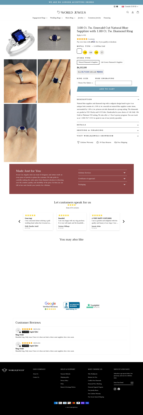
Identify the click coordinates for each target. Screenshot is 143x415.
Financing (107, 17)
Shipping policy (65, 377)
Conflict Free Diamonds (94, 380)
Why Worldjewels (92, 374)
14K (85, 52)
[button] (82, 39)
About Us (35, 374)
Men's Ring (69, 17)
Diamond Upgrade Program (95, 387)
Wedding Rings (55, 17)
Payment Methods (65, 374)
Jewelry (81, 17)
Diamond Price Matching (95, 384)
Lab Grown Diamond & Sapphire (111, 62)
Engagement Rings (39, 17)
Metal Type (91, 46)
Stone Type (84, 58)
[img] (72, 205)
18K (90, 52)
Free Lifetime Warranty (94, 393)
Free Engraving (104, 78)
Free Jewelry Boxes (93, 390)
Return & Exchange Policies (68, 387)
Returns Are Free (92, 377)
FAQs (62, 384)
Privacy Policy (64, 380)
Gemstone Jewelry (94, 17)
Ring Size (82, 78)
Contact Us (36, 377)
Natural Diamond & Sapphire (88, 62)
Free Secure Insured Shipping (96, 397)
